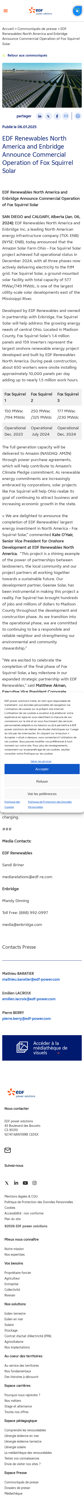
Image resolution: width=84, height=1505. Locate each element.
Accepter (42, 769)
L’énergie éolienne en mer (21, 1436)
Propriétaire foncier (17, 1273)
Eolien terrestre (15, 1314)
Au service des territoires (21, 1366)
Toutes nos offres (16, 1412)
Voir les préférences (42, 794)
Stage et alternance (18, 1406)
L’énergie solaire (15, 1447)
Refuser (42, 781)
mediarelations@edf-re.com (27, 876)
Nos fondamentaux (17, 1371)
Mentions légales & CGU (21, 1196)
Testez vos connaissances (21, 1458)
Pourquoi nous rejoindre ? (22, 1395)
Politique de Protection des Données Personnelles (38, 1202)
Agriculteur (12, 1278)
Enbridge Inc (13, 229)
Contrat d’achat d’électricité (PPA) (27, 1336)
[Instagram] (34, 1183)
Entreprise (11, 1284)
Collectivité (12, 1290)
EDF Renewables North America (43, 223)
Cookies (9, 1208)
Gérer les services (41, 761)
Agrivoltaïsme (13, 1342)
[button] (5, 10)
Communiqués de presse (37, 29)
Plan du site (12, 1219)
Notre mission (14, 1249)
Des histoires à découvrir (21, 1377)
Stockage (10, 1330)
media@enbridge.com (22, 924)
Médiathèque (13, 1494)
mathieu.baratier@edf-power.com (31, 979)
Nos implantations (17, 1347)
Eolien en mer (13, 1319)
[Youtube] (25, 1183)
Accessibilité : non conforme (23, 1213)
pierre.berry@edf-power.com (26, 1018)
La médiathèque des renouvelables (28, 1453)
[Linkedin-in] (16, 1183)
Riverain (9, 1295)
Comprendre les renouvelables (25, 1430)
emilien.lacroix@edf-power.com (29, 999)
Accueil (8, 29)
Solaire (9, 1325)
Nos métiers (12, 1401)
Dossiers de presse (17, 1488)
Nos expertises (14, 1255)
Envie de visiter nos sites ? (22, 1464)
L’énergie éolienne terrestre (22, 1442)
